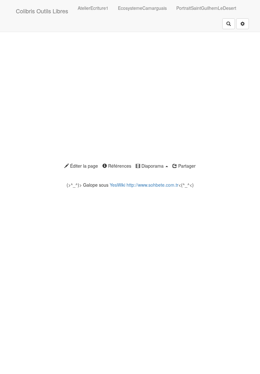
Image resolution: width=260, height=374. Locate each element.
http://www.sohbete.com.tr (153, 185)
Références (119, 166)
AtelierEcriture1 (93, 8)
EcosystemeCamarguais (142, 8)
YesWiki (117, 185)
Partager (186, 166)
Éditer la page (83, 166)
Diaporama (152, 166)
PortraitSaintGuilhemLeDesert (206, 8)
